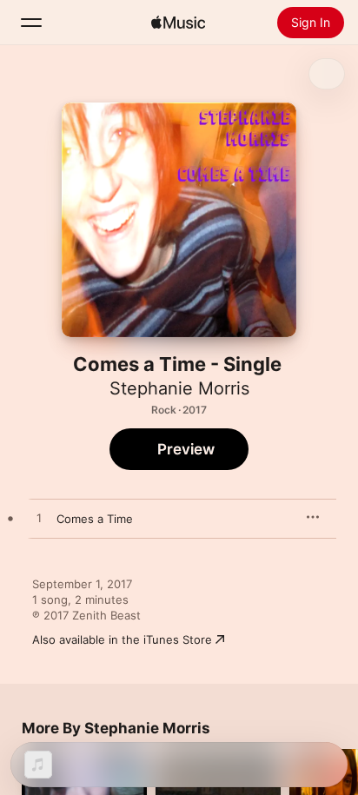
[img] (178, 22)
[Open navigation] (31, 22)
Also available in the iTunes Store (122, 639)
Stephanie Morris (179, 388)
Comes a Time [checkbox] (94, 519)
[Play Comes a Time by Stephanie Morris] (39, 519)
